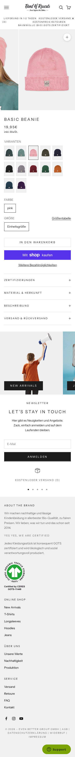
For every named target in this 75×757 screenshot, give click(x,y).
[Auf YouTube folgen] (21, 718)
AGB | (66, 729)
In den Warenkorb (38, 242)
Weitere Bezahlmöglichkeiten (37, 265)
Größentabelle (61, 218)
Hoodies (9, 628)
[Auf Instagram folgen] (14, 718)
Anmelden (38, 456)
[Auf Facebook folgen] (6, 718)
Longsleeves (12, 621)
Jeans (8, 635)
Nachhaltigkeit (13, 661)
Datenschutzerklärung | (29, 732)
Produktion (11, 667)
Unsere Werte (13, 654)
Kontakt (9, 707)
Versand (9, 687)
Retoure (9, 693)
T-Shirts (9, 614)
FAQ (7, 700)
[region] (37, 475)
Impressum (37, 736)
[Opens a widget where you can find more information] (56, 750)
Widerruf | (58, 732)
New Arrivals (23, 385)
